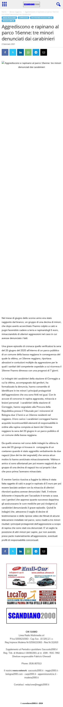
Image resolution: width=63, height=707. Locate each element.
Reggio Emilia (8, 21)
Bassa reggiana (16, 12)
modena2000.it (31, 677)
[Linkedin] (20, 52)
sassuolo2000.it (35, 670)
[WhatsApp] (28, 52)
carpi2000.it (30, 674)
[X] (12, 52)
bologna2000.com (14, 674)
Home (4, 12)
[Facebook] (5, 52)
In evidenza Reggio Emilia (41, 18)
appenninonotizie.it (47, 674)
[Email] (43, 52)
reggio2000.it (51, 670)
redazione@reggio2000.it (37, 684)
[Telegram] (36, 52)
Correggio (23, 18)
